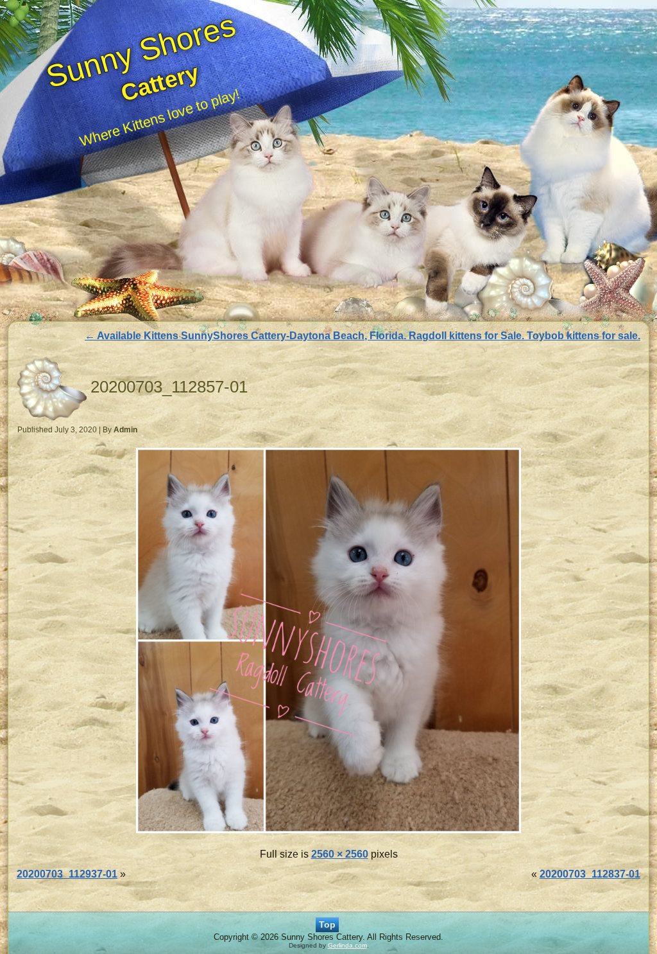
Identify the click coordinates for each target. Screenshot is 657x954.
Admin (125, 429)
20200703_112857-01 (169, 386)
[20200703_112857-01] (328, 834)
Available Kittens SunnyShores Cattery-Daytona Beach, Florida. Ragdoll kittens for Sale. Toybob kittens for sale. (362, 335)
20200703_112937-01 (67, 874)
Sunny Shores (140, 51)
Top (327, 924)
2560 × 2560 (339, 854)
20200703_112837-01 (590, 874)
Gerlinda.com (347, 945)
